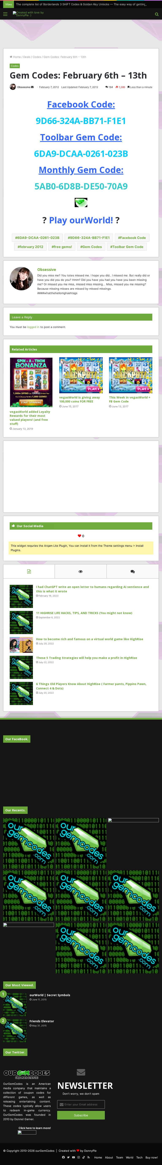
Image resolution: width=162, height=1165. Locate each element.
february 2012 (31, 247)
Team (119, 1157)
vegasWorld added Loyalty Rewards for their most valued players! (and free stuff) (30, 418)
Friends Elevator (42, 1021)
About (109, 1157)
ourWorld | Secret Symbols (50, 995)
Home (16, 57)
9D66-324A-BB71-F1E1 (90, 238)
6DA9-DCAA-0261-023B (38, 238)
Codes (37, 57)
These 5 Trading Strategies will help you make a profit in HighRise (86, 658)
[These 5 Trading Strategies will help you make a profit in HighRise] (21, 667)
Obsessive (23, 87)
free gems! (63, 247)
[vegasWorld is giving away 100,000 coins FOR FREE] (81, 375)
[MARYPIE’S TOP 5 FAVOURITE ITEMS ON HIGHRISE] (133, 948)
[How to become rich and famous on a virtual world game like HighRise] (21, 645)
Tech (139, 1157)
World (129, 1157)
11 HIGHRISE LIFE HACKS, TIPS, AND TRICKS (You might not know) (84, 613)
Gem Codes (92, 247)
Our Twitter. (15, 1052)
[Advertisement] (81, 33)
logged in (33, 327)
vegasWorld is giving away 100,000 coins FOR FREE (79, 399)
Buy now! (152, 1157)
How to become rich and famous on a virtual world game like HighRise (89, 639)
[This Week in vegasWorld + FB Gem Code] (130, 375)
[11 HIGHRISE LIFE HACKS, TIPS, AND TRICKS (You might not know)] (21, 622)
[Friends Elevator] (14, 1030)
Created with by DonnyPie (78, 1150)
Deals (26, 57)
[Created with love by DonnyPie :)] (33, 14)
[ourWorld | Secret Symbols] (14, 1004)
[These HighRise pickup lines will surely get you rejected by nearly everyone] (28, 937)
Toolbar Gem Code (127, 247)
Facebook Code (133, 238)
